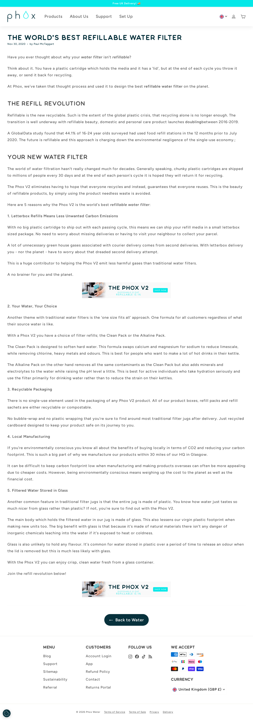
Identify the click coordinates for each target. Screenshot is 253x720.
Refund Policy (98, 671)
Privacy (154, 712)
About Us (79, 16)
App (89, 664)
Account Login (98, 656)
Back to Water (129, 619)
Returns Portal (98, 687)
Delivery (168, 712)
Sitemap (50, 671)
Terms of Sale (137, 712)
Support (104, 16)
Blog (47, 656)
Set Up (126, 16)
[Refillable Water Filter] (126, 290)
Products (53, 16)
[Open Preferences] (7, 713)
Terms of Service (114, 712)
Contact (93, 679)
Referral (50, 687)
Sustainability (55, 679)
